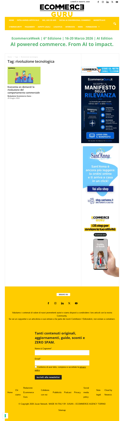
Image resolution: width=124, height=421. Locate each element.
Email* (38, 359)
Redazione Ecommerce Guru (19, 96)
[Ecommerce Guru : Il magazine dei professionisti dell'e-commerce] (62, 10)
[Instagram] (103, 2)
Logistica (58, 27)
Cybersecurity (15, 27)
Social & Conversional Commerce (74, 20)
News (80, 27)
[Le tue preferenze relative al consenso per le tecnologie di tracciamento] (5, 416)
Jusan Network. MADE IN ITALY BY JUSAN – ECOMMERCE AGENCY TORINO (70, 404)
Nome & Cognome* (43, 348)
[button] (114, 24)
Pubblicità (57, 392)
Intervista (70, 27)
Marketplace (99, 20)
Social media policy (86, 392)
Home (11, 20)
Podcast (67, 392)
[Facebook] (98, 2)
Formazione (91, 27)
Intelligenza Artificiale (28, 20)
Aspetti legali (44, 27)
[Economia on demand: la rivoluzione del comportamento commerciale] (24, 75)
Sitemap (62, 410)
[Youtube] (117, 2)
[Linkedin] (107, 2)
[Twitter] (112, 2)
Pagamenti (30, 27)
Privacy (77, 392)
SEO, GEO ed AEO (49, 20)
